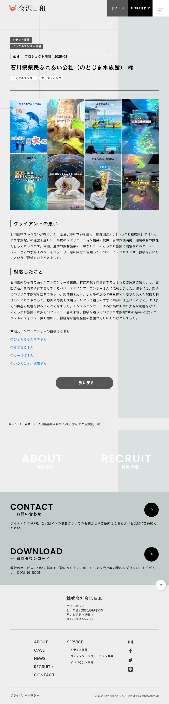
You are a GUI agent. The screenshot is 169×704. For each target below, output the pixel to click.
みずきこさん (23, 347)
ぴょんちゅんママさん (30, 339)
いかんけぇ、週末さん (30, 363)
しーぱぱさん (23, 355)
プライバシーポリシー (24, 696)
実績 (28, 424)
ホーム (12, 424)
